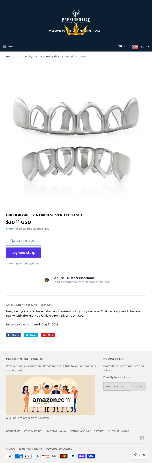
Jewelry (27, 56)
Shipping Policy (56, 430)
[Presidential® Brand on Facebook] (142, 438)
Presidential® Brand (29, 448)
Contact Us (13, 430)
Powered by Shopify (59, 448)
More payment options (24, 263)
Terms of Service (118, 430)
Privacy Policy (33, 430)
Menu (11, 46)
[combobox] (140, 47)
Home (10, 56)
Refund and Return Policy (87, 430)
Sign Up (138, 386)
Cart (126, 46)
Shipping (12, 228)
